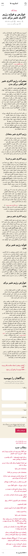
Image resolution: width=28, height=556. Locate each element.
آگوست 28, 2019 (9, 21)
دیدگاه (24, 387)
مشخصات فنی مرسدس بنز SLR (16, 472)
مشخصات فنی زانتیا (20, 468)
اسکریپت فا (14, 3)
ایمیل (24, 410)
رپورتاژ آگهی (14, 10)
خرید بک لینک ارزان (20, 441)
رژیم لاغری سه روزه (12, 205)
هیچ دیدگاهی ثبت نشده (12, 24)
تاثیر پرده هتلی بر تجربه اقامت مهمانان (15, 481)
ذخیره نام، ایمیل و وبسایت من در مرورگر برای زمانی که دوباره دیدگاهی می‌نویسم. (14, 425)
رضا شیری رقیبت (21, 511)
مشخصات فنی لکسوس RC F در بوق (15, 500)
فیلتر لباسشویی (22, 504)
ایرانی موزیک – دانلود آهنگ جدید (17, 485)
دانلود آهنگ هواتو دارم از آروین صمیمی (15, 508)
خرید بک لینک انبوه (21, 443)
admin (18, 21)
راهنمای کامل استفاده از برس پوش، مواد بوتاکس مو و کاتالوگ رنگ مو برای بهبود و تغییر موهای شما (14, 521)
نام (25, 402)
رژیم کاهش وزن (18, 64)
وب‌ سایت (23, 417)
